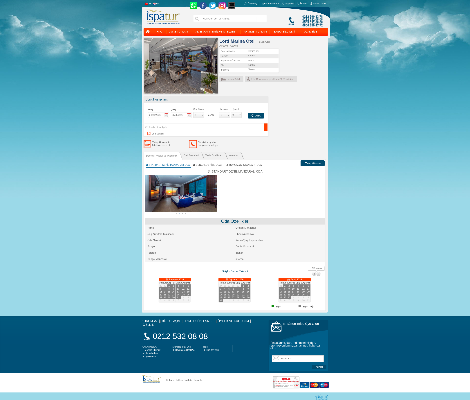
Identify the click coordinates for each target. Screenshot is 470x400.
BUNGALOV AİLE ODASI (209, 165)
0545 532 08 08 (312, 22)
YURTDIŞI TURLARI (255, 31)
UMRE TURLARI (178, 31)
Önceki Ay (314, 274)
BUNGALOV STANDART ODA (245, 165)
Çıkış (173, 109)
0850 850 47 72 (312, 25)
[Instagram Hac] (231, 5)
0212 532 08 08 (312, 19)
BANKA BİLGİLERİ (284, 31)
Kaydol (319, 367)
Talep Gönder (313, 163)
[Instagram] (222, 5)
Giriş (150, 109)
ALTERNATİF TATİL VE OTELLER (215, 31)
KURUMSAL (150, 321)
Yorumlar (233, 155)
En (157, 3)
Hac (205, 346)
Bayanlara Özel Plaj (185, 350)
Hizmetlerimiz (151, 353)
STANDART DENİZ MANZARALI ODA (169, 165)
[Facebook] (203, 5)
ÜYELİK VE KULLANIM (234, 321)
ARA (258, 115)
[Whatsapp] (193, 5)
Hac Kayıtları (212, 350)
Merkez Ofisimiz (152, 350)
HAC (159, 31)
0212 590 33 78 (312, 16)
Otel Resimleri (191, 155)
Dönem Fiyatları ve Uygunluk (161, 155)
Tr (150, 3)
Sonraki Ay (319, 274)
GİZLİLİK (148, 324)
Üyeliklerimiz (151, 356)
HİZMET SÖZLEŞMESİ (199, 321)
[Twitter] (212, 5)
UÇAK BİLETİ (311, 31)
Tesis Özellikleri (213, 155)
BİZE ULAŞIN (171, 321)
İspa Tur (198, 380)
